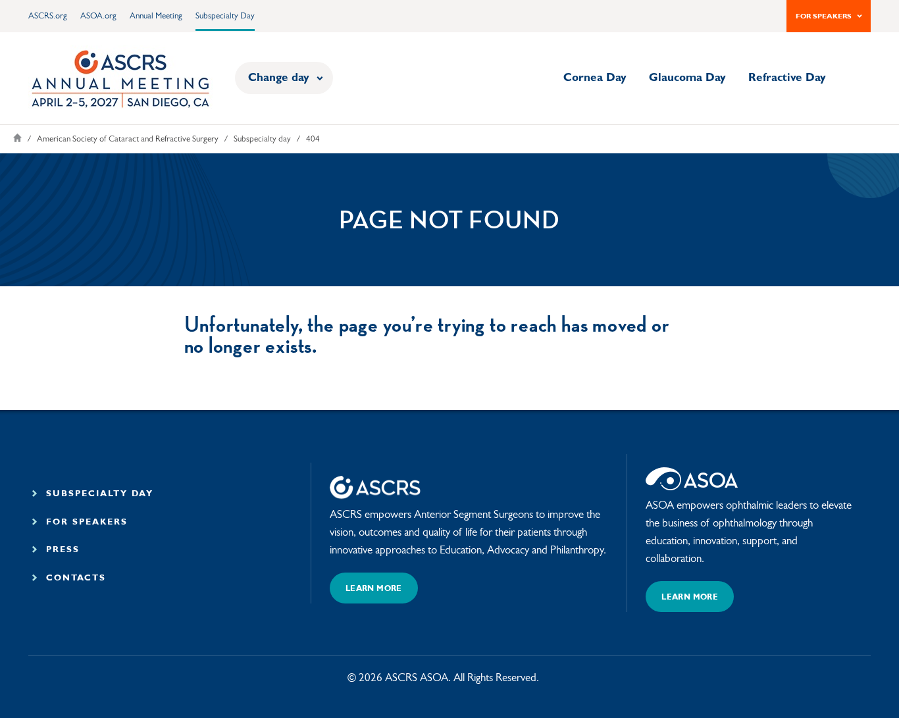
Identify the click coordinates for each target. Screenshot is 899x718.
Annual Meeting (156, 16)
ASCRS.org (47, 16)
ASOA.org (98, 16)
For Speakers (824, 16)
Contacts (74, 578)
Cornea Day (595, 78)
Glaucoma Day (687, 78)
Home (17, 138)
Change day (278, 78)
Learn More (374, 589)
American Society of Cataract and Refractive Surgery (127, 139)
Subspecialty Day (225, 16)
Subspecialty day (262, 139)
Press (61, 550)
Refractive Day (787, 78)
